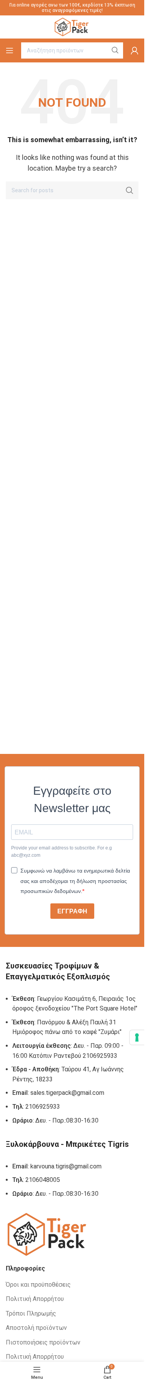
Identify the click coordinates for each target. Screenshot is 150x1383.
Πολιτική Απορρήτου (35, 1298)
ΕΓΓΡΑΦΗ (72, 911)
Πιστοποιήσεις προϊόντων (43, 1342)
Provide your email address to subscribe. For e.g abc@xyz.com (61, 851)
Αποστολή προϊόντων (36, 1327)
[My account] (134, 50)
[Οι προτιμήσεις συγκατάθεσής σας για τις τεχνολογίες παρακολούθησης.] (137, 1037)
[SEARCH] (129, 190)
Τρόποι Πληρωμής (31, 1313)
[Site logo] (72, 26)
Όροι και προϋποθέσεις (38, 1284)
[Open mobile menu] (9, 50)
